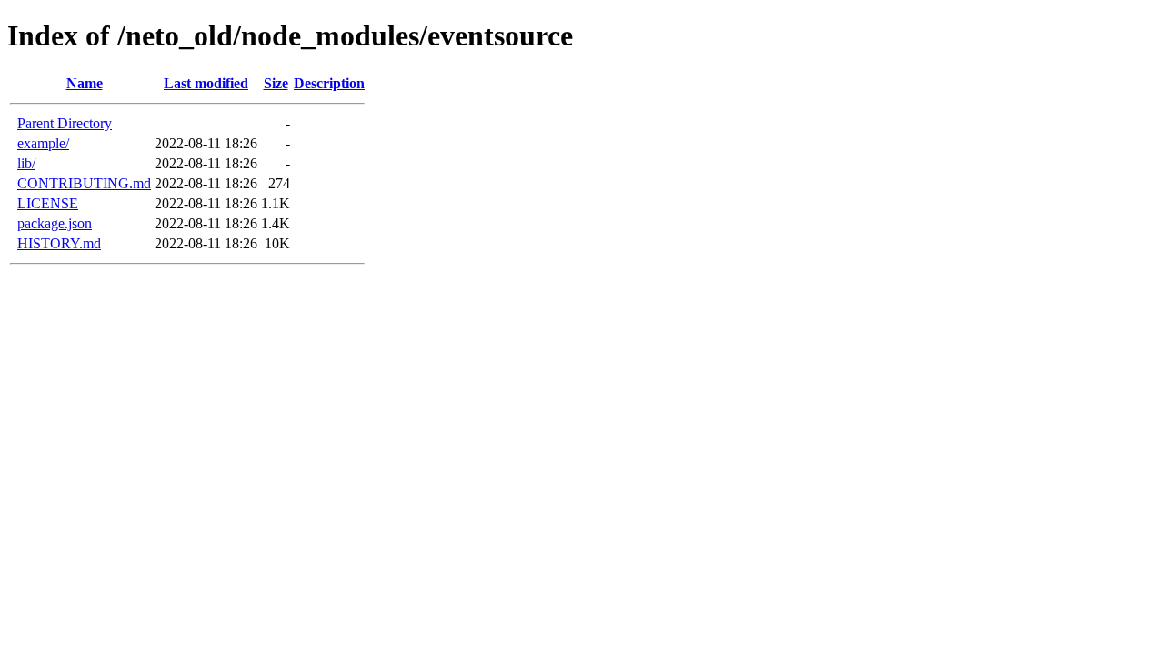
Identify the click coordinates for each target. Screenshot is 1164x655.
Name (84, 83)
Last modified (206, 83)
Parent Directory (64, 123)
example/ (43, 143)
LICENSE (47, 203)
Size (276, 83)
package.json (54, 223)
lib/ (26, 163)
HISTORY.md (59, 243)
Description (329, 83)
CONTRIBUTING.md (84, 183)
